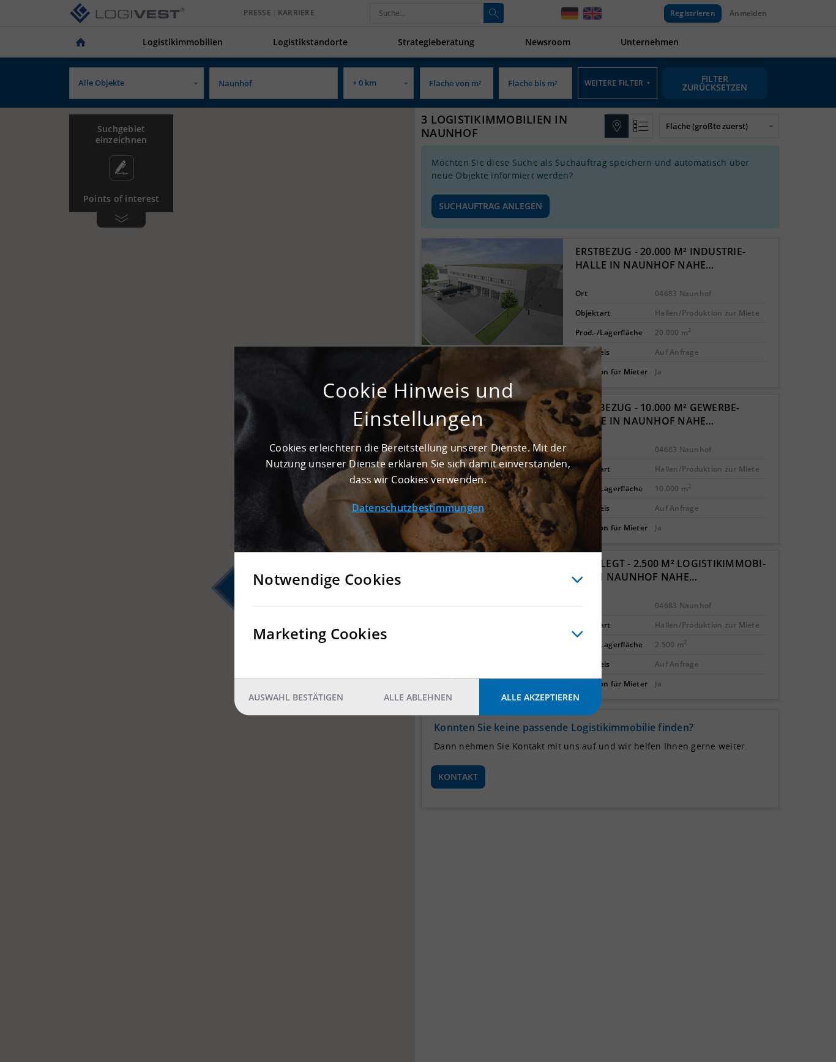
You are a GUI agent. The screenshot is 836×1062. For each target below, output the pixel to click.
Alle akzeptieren (540, 697)
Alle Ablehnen (418, 697)
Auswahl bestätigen (295, 697)
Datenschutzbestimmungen (418, 507)
